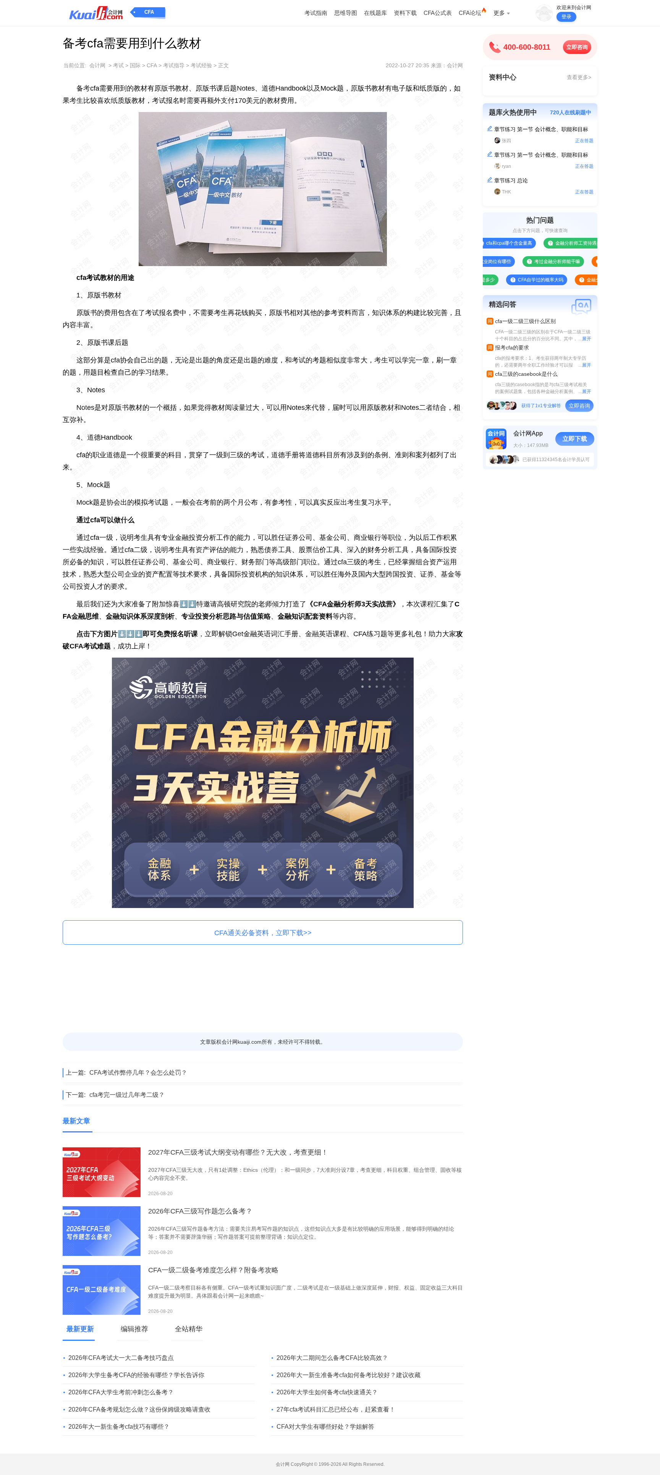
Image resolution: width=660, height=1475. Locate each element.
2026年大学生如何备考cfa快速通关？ (327, 1392)
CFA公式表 (438, 13)
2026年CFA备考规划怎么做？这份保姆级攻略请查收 (139, 1409)
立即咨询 (577, 47)
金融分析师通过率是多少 (577, 280)
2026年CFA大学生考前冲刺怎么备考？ (121, 1392)
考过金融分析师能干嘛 (523, 261)
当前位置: (74, 65)
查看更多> (579, 77)
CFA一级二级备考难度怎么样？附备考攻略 (213, 1270)
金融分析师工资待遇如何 (546, 243)
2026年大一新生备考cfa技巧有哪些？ (119, 1426)
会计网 (97, 65)
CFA (149, 12)
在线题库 (375, 13)
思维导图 (345, 13)
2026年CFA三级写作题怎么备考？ (200, 1211)
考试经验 (201, 65)
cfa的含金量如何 (586, 261)
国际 (135, 65)
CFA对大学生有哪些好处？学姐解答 (325, 1426)
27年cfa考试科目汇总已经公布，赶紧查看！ (336, 1409)
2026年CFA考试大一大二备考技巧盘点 (121, 1358)
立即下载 (575, 438)
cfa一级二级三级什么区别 (525, 321)
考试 (118, 65)
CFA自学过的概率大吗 (506, 280)
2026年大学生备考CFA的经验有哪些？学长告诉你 (136, 1375)
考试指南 (315, 13)
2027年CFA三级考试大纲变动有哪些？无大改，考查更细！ (238, 1152)
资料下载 (405, 13)
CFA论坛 (470, 13)
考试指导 (173, 65)
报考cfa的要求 (512, 347)
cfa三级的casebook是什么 (526, 374)
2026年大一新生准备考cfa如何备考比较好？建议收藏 (349, 1375)
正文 (223, 65)
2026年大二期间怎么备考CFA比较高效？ (332, 1358)
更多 (499, 13)
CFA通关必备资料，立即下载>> (263, 933)
